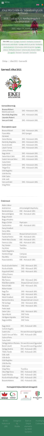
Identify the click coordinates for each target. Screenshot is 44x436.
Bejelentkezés (34, 410)
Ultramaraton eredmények (10, 44)
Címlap (5, 61)
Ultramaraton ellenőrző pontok (24, 47)
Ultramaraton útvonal (29, 50)
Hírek (11, 41)
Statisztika (33, 52)
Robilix (17, 426)
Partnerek (19, 52)
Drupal (28, 423)
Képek (38, 50)
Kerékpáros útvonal (15, 50)
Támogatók (11, 52)
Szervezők (26, 52)
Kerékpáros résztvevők (33, 41)
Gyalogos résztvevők (20, 41)
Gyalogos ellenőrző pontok (27, 44)
